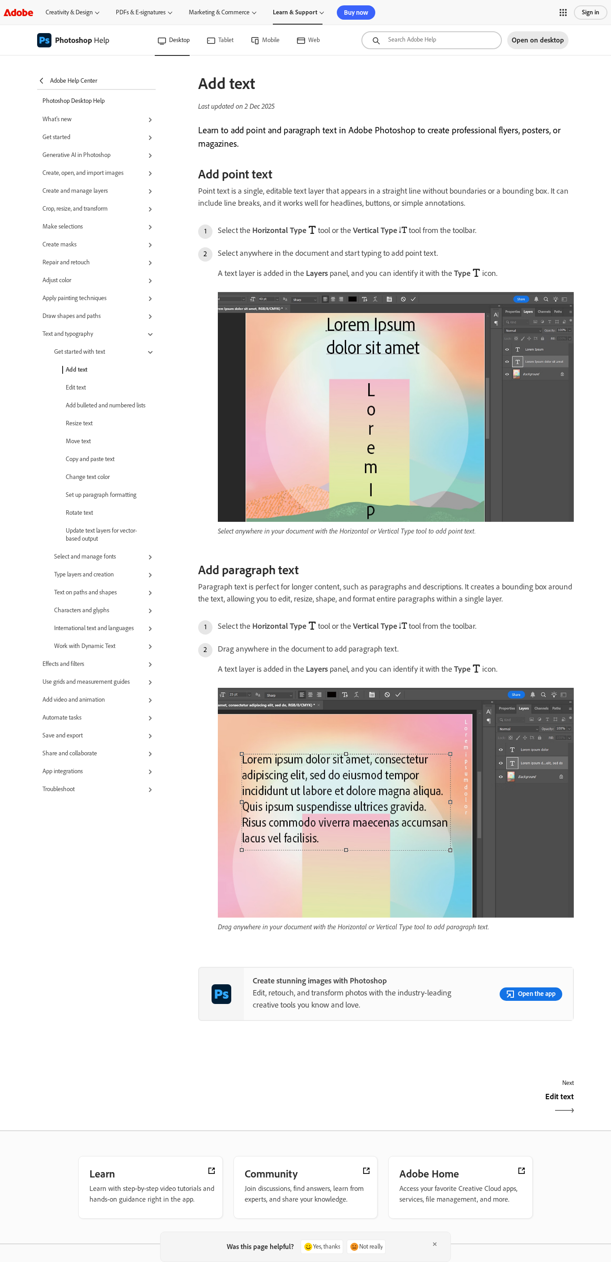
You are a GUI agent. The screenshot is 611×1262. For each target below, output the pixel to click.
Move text (78, 441)
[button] (563, 12)
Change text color (88, 477)
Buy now (356, 12)
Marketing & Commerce (219, 12)
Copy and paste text (90, 459)
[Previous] (291, 1104)
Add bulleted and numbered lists (105, 405)
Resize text (79, 423)
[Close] (435, 1244)
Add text (76, 369)
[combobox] (431, 40)
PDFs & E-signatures (140, 12)
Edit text (76, 387)
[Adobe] (18, 12)
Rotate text (79, 513)
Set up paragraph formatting (101, 495)
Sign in (590, 12)
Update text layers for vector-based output (101, 534)
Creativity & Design (69, 12)
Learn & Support (295, 12)
